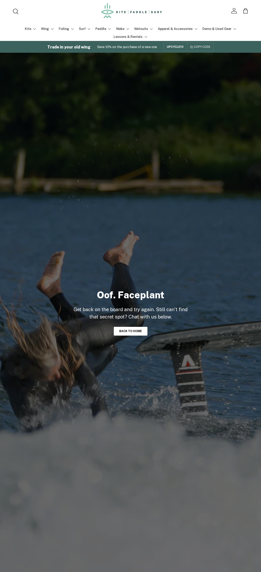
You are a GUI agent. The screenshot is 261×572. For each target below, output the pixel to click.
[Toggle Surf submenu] (88, 28)
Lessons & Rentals (128, 37)
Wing (45, 29)
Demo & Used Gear (216, 29)
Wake (120, 29)
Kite (28, 29)
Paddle (100, 29)
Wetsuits (141, 29)
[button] (245, 10)
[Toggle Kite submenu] (34, 28)
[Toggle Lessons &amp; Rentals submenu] (145, 36)
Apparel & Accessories (175, 29)
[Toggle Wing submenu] (52, 28)
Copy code (202, 46)
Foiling (64, 29)
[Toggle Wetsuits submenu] (151, 28)
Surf (82, 29)
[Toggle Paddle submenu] (109, 28)
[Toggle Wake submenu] (127, 28)
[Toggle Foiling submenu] (72, 28)
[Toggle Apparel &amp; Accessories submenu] (196, 28)
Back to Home (130, 331)
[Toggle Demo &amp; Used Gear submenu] (234, 28)
